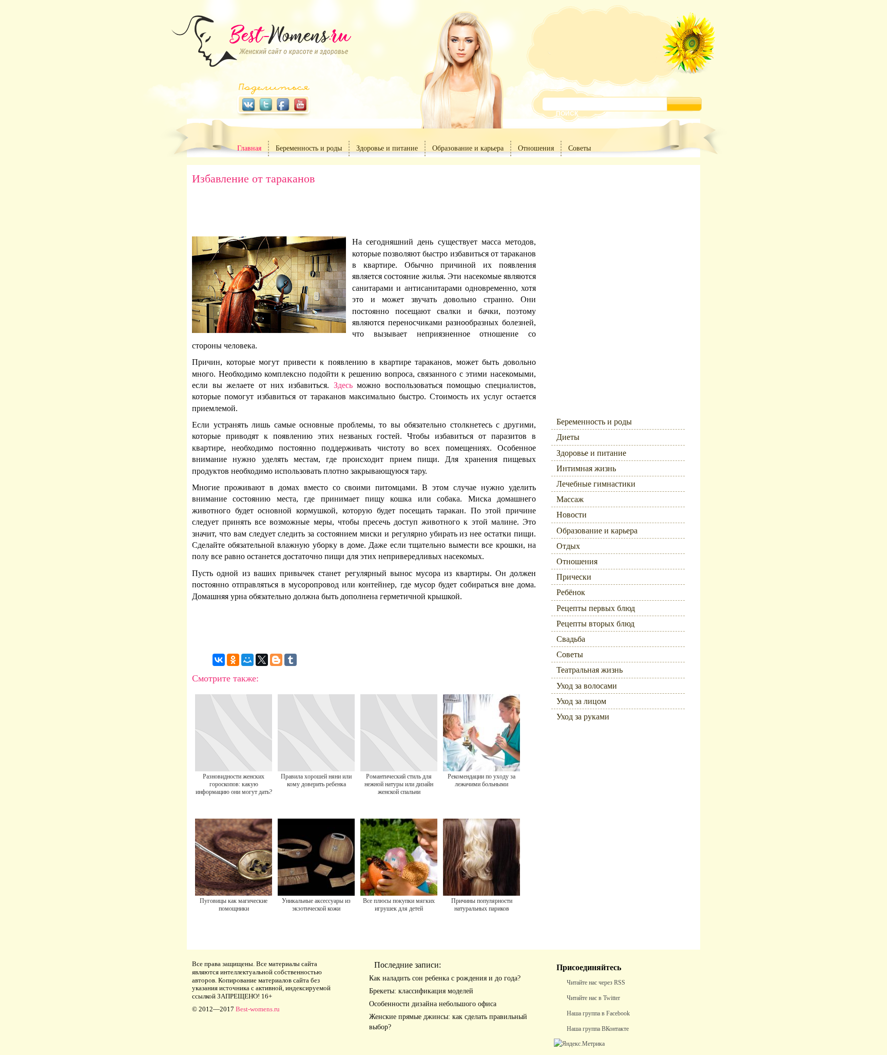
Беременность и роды (309, 148)
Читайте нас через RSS (596, 982)
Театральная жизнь (589, 669)
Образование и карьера (468, 148)
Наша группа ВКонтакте (598, 1028)
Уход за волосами (586, 685)
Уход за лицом (581, 701)
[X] (262, 660)
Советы (579, 148)
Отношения (536, 148)
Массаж (570, 499)
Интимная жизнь (586, 468)
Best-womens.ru (258, 1009)
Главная (249, 148)
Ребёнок (570, 592)
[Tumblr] (290, 660)
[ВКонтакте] (219, 660)
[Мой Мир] (247, 660)
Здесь (343, 385)
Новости (571, 514)
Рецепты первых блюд (595, 608)
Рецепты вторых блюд (595, 623)
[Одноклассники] (233, 660)
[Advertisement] (364, 213)
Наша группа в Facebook (598, 1013)
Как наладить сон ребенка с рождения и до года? (444, 978)
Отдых (568, 546)
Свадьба (570, 639)
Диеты (568, 437)
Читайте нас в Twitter (593, 998)
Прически (573, 576)
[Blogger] (276, 660)
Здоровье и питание (387, 148)
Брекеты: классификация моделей (421, 991)
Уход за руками (582, 716)
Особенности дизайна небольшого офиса (432, 1004)
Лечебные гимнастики (595, 483)
